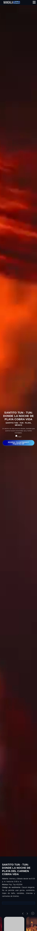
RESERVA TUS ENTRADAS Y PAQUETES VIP (18, 443)
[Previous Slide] (23, 913)
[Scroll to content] (18, 850)
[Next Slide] (27, 913)
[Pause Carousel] (32, 913)
